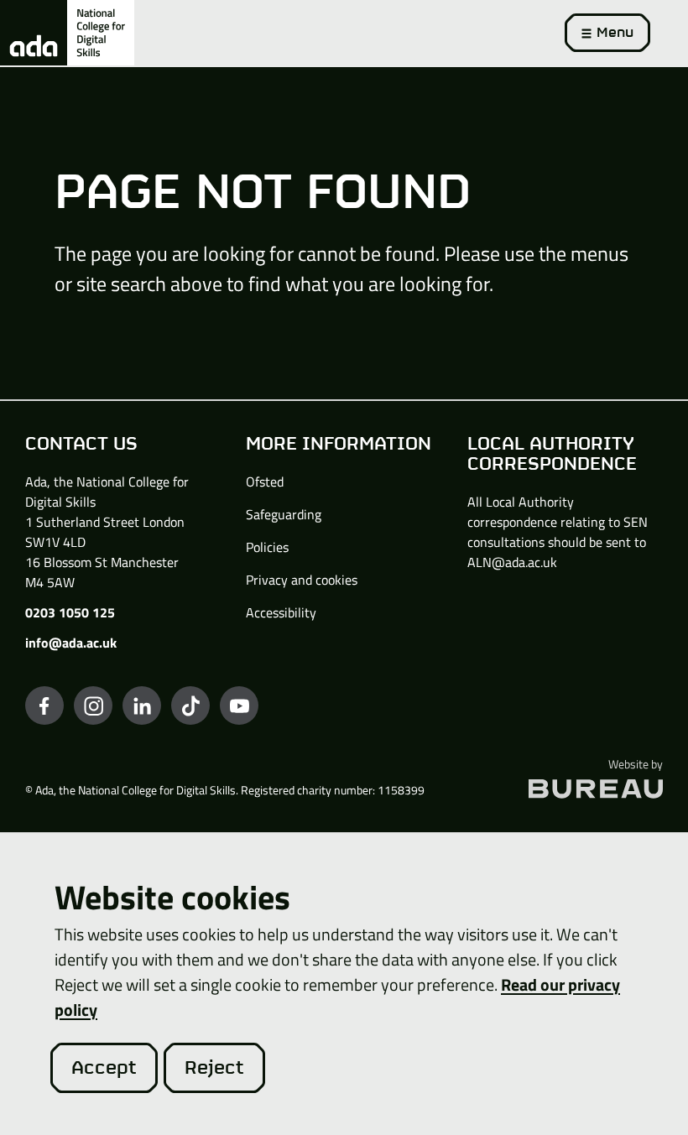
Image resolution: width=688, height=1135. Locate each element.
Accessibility (281, 612)
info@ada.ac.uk (71, 642)
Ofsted (265, 481)
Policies (267, 547)
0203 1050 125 (70, 612)
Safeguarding (283, 514)
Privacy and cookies (301, 579)
